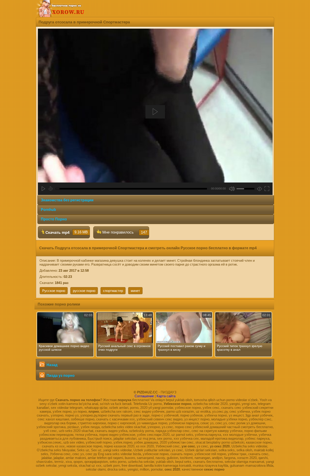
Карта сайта (166, 396)
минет (135, 291)
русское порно (84, 291)
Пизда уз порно (60, 375)
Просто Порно (54, 219)
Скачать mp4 (66, 232)
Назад (51, 365)
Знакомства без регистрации (67, 200)
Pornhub (48, 210)
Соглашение (144, 396)
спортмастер (113, 291)
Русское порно (53, 291)
